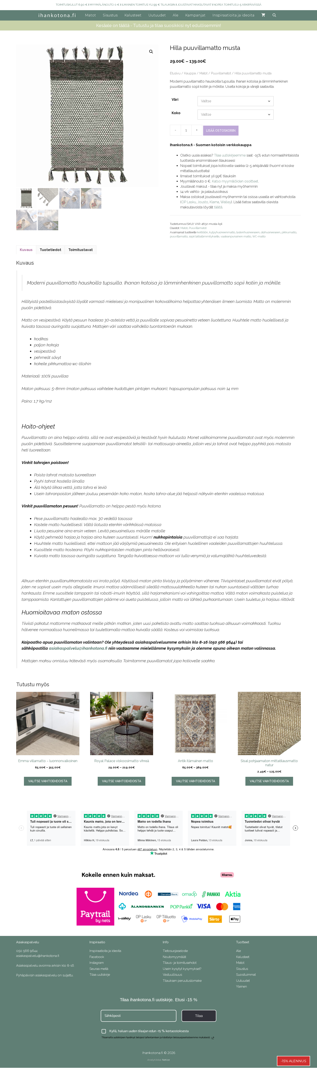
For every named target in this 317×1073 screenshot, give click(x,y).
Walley (225, 202)
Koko (176, 113)
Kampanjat (195, 15)
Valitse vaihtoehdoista (47, 781)
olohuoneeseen (270, 232)
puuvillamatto (179, 236)
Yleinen (241, 986)
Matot (90, 15)
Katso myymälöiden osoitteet (235, 181)
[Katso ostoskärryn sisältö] (263, 15)
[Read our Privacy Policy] (212, 1038)
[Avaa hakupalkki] (274, 15)
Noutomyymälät (174, 957)
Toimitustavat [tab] (80, 250)
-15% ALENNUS (293, 1061)
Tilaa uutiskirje (99, 975)
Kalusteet (132, 15)
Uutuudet (157, 15)
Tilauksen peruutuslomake (182, 981)
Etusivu (175, 73)
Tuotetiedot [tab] (50, 250)
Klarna (214, 202)
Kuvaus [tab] (26, 250)
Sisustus (110, 15)
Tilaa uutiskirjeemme (230, 155)
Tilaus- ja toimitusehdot (179, 963)
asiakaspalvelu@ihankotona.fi (78, 648)
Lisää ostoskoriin (220, 130)
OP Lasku (188, 202)
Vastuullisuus (172, 975)
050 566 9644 (27, 951)
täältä (218, 207)
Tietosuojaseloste (175, 951)
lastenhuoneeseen (248, 232)
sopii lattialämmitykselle (204, 236)
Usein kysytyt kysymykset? (182, 969)
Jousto (203, 202)
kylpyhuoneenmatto (222, 232)
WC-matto (258, 236)
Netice (166, 1059)
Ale (175, 15)
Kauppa (190, 73)
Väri (175, 100)
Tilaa (199, 1016)
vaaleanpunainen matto (236, 236)
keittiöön (202, 232)
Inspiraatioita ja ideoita (233, 15)
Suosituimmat (246, 975)
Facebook (96, 957)
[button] (151, 52)
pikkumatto (289, 232)
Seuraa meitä (98, 969)
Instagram (96, 963)
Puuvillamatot (221, 73)
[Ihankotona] (58, 15)
